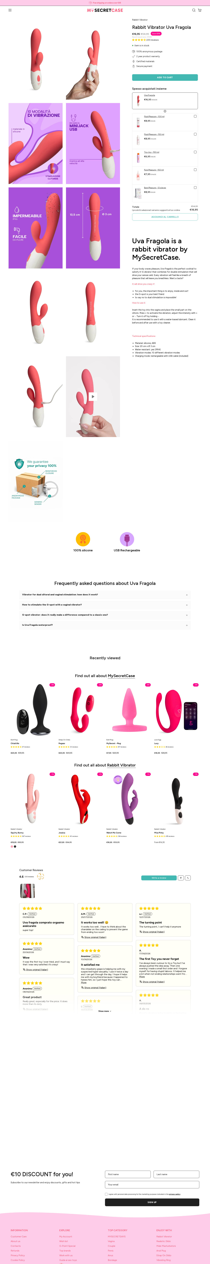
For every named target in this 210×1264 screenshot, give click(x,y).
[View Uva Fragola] (93, 396)
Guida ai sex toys (68, 1260)
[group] (105, 3)
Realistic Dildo (163, 1241)
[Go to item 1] (27, 891)
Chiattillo (15, 743)
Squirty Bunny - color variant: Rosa (12, 846)
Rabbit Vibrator (121, 765)
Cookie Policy (18, 1260)
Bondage (112, 1260)
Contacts (16, 1246)
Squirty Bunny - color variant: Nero (15, 846)
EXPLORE (64, 1230)
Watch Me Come (113, 833)
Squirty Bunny (17, 833)
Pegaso (62, 743)
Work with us (66, 1255)
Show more (103, 1011)
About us (15, 1241)
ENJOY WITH (164, 1230)
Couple (111, 1246)
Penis (110, 1250)
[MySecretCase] (105, 10)
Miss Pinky (159, 833)
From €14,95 (159, 842)
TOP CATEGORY (117, 1230)
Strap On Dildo (163, 1255)
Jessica (62, 833)
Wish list (63, 1241)
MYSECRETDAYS (117, 1236)
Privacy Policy (18, 1255)
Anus (110, 1255)
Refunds (15, 1250)
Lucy (156, 743)
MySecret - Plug (113, 743)
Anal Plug (161, 1250)
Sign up (152, 1202)
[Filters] (181, 877)
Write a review (159, 877)
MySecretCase (121, 675)
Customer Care (19, 1236)
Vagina (111, 1241)
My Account (65, 1236)
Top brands (65, 1250)
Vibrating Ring (163, 1260)
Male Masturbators (166, 1246)
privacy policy (174, 1194)
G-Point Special (67, 1246)
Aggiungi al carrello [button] (165, 217)
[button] (194, 10)
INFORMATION (19, 1230)
